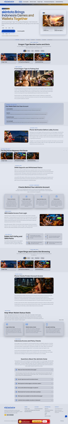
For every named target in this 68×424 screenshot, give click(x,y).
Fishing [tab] (42, 50)
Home (20, 1)
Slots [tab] (29, 50)
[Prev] (64, 151)
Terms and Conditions (49, 410)
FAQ (45, 414)
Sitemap (62, 420)
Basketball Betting (59, 1)
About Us (46, 408)
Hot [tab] (25, 50)
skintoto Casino (33, 1)
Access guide (25, 1)
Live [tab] (32, 50)
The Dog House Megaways (49, 1)
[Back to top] (66, 416)
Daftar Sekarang (37, 421)
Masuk (44, 421)
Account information (8, 31)
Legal (46, 413)
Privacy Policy (47, 411)
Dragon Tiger (40, 1)
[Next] (66, 151)
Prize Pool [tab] (37, 50)
